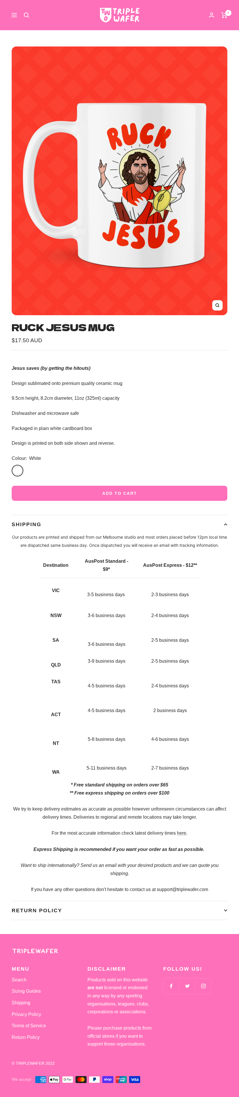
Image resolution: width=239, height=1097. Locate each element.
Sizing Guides (26, 991)
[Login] (211, 14)
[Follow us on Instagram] (203, 986)
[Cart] (224, 15)
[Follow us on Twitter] (187, 986)
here (181, 833)
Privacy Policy (26, 1014)
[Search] (26, 15)
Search (19, 979)
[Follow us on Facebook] (171, 986)
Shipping (26, 524)
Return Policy (37, 910)
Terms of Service (29, 1025)
